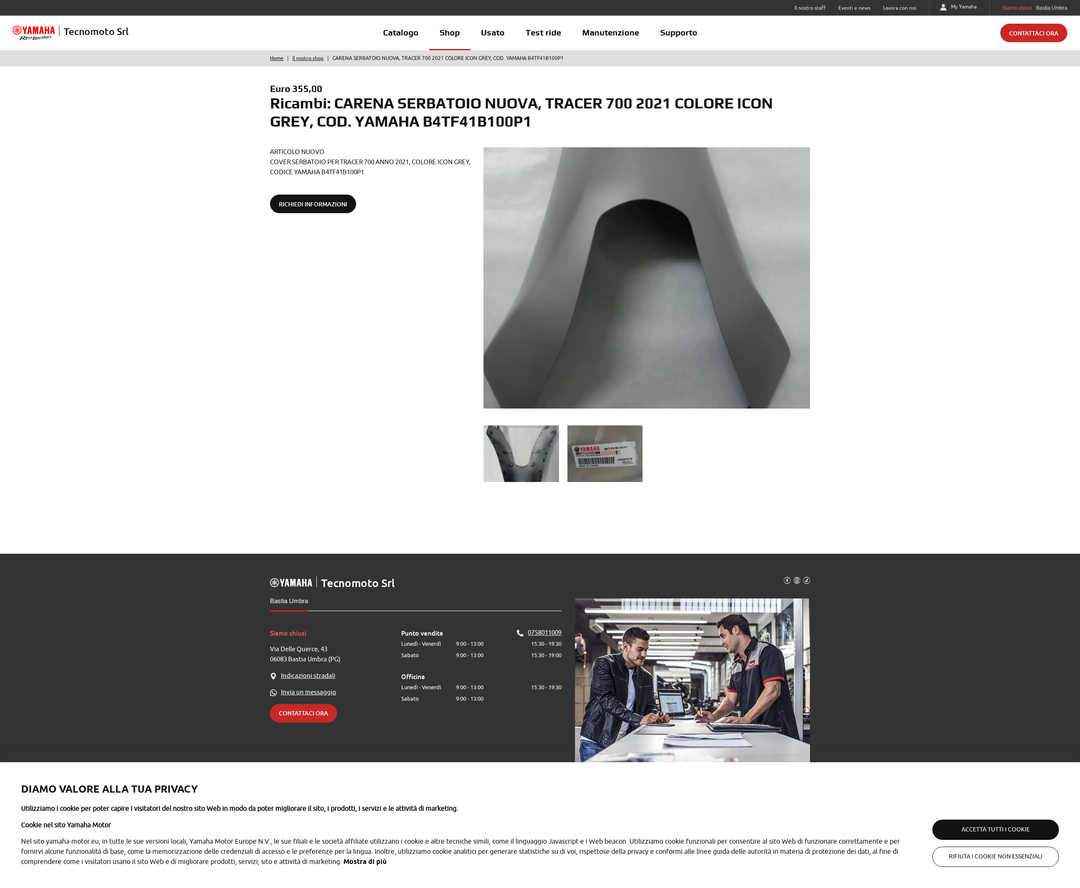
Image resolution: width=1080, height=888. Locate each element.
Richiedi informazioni (313, 204)
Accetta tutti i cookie (995, 829)
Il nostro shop (308, 58)
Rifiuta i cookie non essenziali (995, 856)
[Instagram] (797, 580)
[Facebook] (787, 580)
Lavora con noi (899, 8)
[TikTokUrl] (806, 580)
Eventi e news (854, 8)
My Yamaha (964, 6)
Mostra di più (364, 862)
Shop (450, 32)
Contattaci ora (1033, 33)
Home (277, 58)
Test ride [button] (543, 32)
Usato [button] (493, 32)
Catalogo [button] (400, 32)
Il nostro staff (810, 8)
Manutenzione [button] (610, 32)
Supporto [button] (678, 32)
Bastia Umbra (289, 600)
